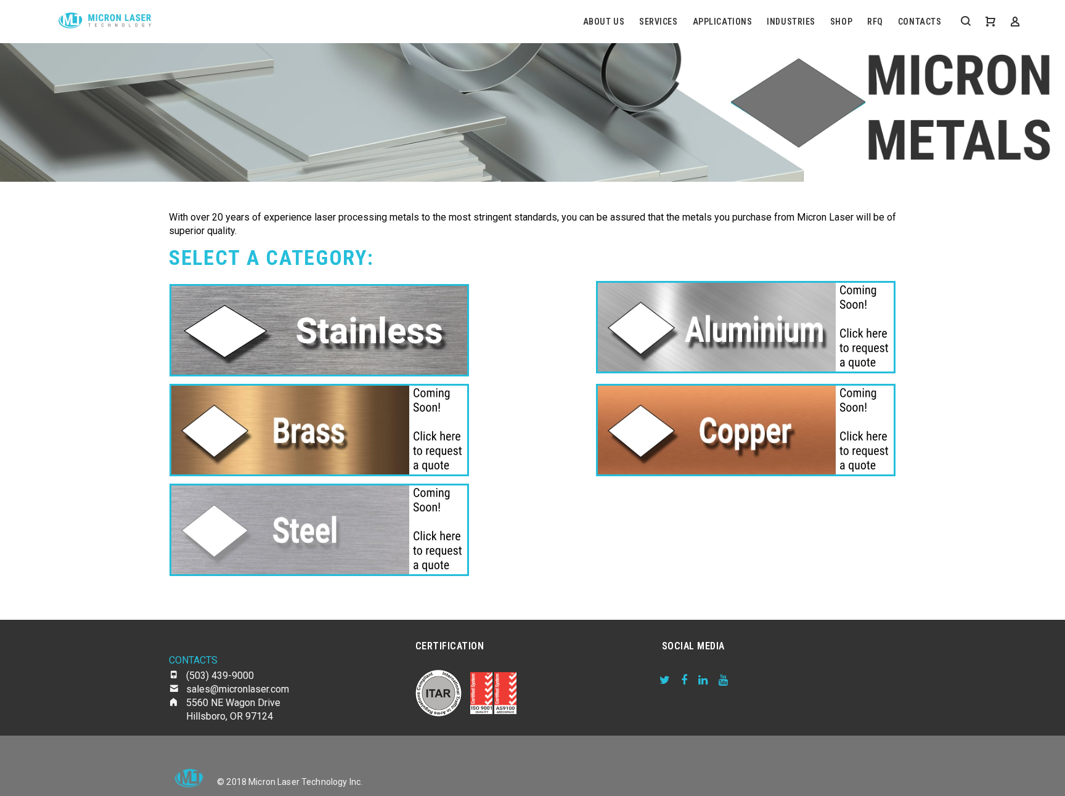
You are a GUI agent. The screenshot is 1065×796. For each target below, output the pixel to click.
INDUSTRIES (791, 21)
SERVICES (658, 21)
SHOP (841, 21)
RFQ (875, 21)
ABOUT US (603, 21)
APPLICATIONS (723, 21)
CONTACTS (919, 21)
